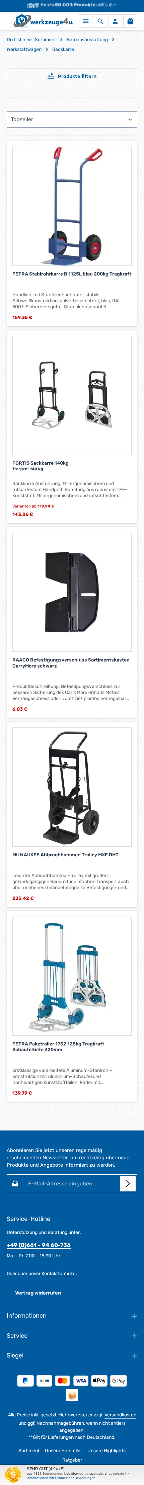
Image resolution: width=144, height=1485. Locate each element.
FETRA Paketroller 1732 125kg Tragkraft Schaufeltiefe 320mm (58, 1047)
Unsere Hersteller (63, 1451)
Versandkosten (120, 1415)
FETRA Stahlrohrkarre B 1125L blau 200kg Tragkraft (71, 274)
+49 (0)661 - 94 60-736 (39, 1245)
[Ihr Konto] (115, 21)
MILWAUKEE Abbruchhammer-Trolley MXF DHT (65, 855)
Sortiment (29, 1451)
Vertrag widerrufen (38, 1293)
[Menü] (85, 21)
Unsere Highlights (106, 1451)
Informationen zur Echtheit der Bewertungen (61, 1478)
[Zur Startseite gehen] (40, 21)
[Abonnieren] (128, 1183)
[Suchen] (100, 21)
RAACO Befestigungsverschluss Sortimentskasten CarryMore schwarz (71, 663)
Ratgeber (72, 1460)
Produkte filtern (76, 76)
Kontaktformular (59, 1273)
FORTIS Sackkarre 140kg (40, 463)
